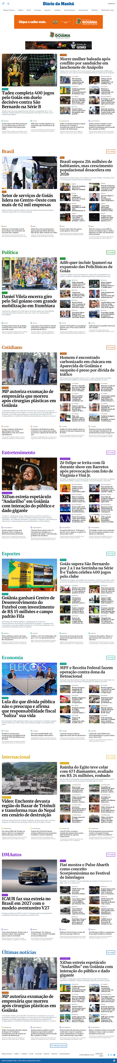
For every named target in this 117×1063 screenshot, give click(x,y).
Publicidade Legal (107, 10)
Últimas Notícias (9, 10)
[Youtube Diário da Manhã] (114, 1055)
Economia (37, 10)
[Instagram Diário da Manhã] (111, 1055)
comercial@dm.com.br (86, 1055)
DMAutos (94, 10)
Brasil (29, 10)
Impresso (111, 4)
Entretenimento (69, 10)
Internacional (83, 10)
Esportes (47, 10)
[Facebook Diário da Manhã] (108, 1055)
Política (20, 10)
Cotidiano (57, 10)
